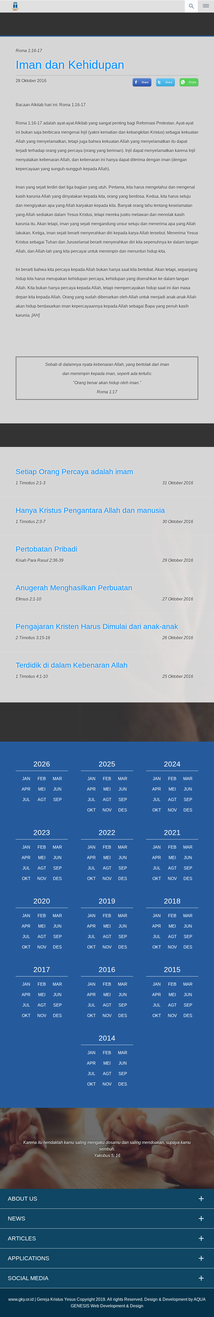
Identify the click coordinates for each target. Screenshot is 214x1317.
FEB (42, 778)
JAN (26, 778)
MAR (57, 778)
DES (122, 810)
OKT (91, 810)
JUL (26, 799)
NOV (107, 810)
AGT (42, 799)
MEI (41, 789)
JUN (57, 789)
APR (26, 789)
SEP (57, 799)
